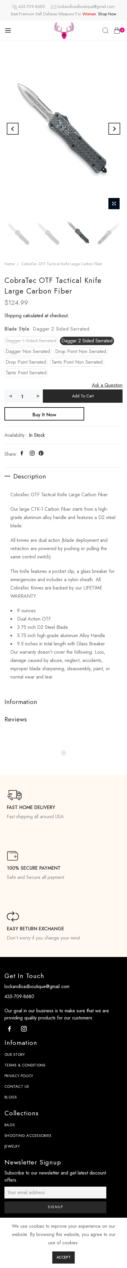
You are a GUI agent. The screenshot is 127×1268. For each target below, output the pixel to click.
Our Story (14, 1054)
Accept (63, 1257)
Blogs (10, 1097)
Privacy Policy (18, 1076)
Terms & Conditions (25, 1065)
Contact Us (16, 1086)
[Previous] (13, 129)
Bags (9, 1125)
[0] (117, 31)
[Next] (114, 129)
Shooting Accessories (27, 1135)
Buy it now (44, 414)
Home (9, 264)
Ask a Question (107, 385)
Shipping (13, 315)
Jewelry (12, 1146)
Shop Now (107, 14)
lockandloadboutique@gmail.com (86, 6)
